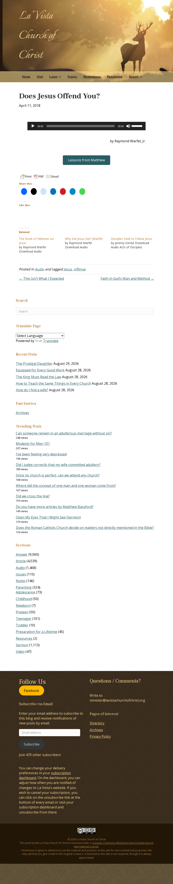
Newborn (23, 605)
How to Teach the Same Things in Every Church (53, 383)
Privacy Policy (100, 736)
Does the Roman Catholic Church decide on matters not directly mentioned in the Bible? (85, 527)
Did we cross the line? (33, 496)
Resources (114, 76)
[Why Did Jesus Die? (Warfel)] (88, 243)
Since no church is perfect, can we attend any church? (58, 475)
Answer (22, 554)
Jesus (68, 269)
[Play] (33, 126)
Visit (40, 76)
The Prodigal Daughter (34, 363)
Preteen (22, 612)
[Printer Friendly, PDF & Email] (39, 176)
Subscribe (31, 744)
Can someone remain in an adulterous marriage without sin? (64, 433)
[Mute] (128, 126)
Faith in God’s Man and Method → (127, 278)
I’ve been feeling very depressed (41, 454)
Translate (50, 340)
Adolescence (25, 592)
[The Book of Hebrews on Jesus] (42, 245)
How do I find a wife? (32, 390)
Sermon (22, 645)
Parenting (24, 587)
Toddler (22, 625)
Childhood (24, 598)
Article (21, 561)
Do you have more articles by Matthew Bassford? (54, 506)
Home (26, 76)
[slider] (137, 125)
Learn (53, 76)
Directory (97, 723)
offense (80, 269)
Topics (72, 76)
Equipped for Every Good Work (40, 370)
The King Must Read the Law (38, 377)
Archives (22, 412)
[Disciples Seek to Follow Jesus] (134, 243)
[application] (86, 126)
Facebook (31, 690)
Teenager (23, 618)
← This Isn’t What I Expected (41, 278)
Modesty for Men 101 (33, 443)
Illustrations (92, 76)
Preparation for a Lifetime (36, 631)
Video (20, 651)
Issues (21, 574)
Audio (39, 269)
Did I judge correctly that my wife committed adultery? (58, 464)
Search (134, 76)
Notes (21, 580)
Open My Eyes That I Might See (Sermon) (48, 517)
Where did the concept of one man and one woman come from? (66, 485)
